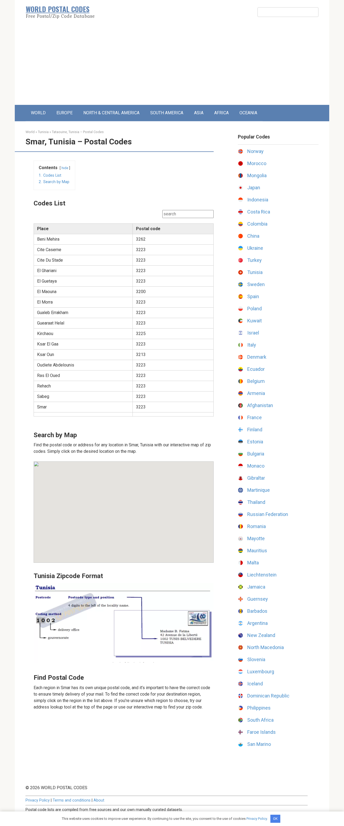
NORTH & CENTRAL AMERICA (111, 112)
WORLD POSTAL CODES (57, 9)
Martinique (258, 490)
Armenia (256, 393)
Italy (251, 345)
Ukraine (255, 248)
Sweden (256, 284)
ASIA (198, 112)
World (30, 132)
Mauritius (257, 550)
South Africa (260, 720)
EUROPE (64, 112)
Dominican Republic (268, 696)
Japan (253, 187)
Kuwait (254, 320)
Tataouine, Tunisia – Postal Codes (78, 132)
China (253, 236)
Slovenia (256, 659)
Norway (255, 151)
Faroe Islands (261, 732)
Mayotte (256, 538)
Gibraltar (256, 478)
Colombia (257, 224)
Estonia (255, 441)
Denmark (256, 357)
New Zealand (261, 635)
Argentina (257, 623)
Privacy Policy (38, 800)
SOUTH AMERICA (166, 112)
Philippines (259, 708)
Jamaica (256, 587)
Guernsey (257, 599)
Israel (253, 333)
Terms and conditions (72, 800)
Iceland (255, 683)
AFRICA (221, 112)
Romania (256, 526)
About (99, 800)
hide (65, 168)
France (254, 417)
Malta (253, 562)
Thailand (256, 502)
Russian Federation (267, 514)
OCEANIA (248, 112)
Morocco (256, 163)
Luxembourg (260, 671)
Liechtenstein (262, 575)
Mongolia (257, 175)
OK (275, 819)
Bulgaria (255, 454)
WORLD (38, 112)
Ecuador (256, 369)
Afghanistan (260, 405)
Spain (253, 296)
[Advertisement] (172, 64)
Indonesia (257, 199)
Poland (254, 308)
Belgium (256, 381)
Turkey (254, 260)
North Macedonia (265, 647)
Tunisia (43, 132)
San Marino (259, 744)
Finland (254, 429)
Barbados (257, 611)
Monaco (255, 466)
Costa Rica (258, 212)
